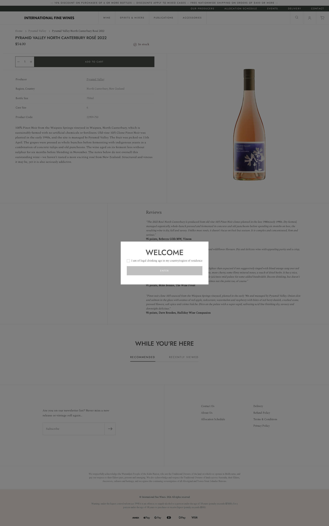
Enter (164, 270)
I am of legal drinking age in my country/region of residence (166, 261)
